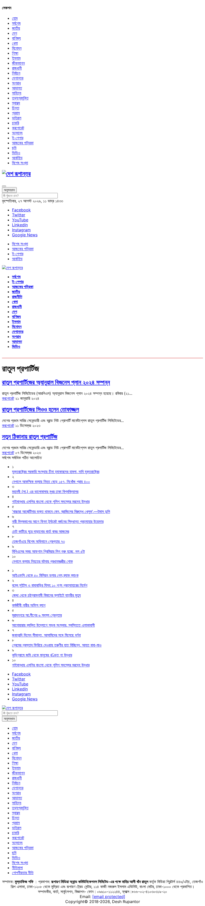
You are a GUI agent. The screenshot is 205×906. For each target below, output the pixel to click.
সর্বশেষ (16, 23)
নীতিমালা (17, 867)
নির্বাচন (16, 73)
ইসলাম (16, 58)
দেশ (14, 33)
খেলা (15, 43)
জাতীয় (16, 28)
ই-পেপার (17, 137)
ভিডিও (16, 152)
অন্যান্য (17, 132)
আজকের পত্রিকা (23, 142)
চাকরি (15, 122)
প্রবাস (16, 112)
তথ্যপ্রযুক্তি (20, 97)
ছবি (14, 147)
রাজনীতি (17, 296)
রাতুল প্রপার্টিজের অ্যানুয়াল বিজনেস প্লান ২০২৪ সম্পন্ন (56, 382)
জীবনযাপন (18, 63)
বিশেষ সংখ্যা (20, 162)
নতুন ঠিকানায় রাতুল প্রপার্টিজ (29, 436)
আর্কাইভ (17, 157)
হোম (15, 18)
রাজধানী (17, 68)
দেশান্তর (17, 78)
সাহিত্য (16, 92)
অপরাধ (16, 83)
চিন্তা (15, 107)
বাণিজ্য (16, 38)
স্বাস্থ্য (16, 102)
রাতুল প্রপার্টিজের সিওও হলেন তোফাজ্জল (40, 409)
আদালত (17, 87)
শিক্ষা (15, 53)
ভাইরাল (16, 117)
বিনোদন (17, 48)
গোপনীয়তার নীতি (23, 872)
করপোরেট (18, 127)
